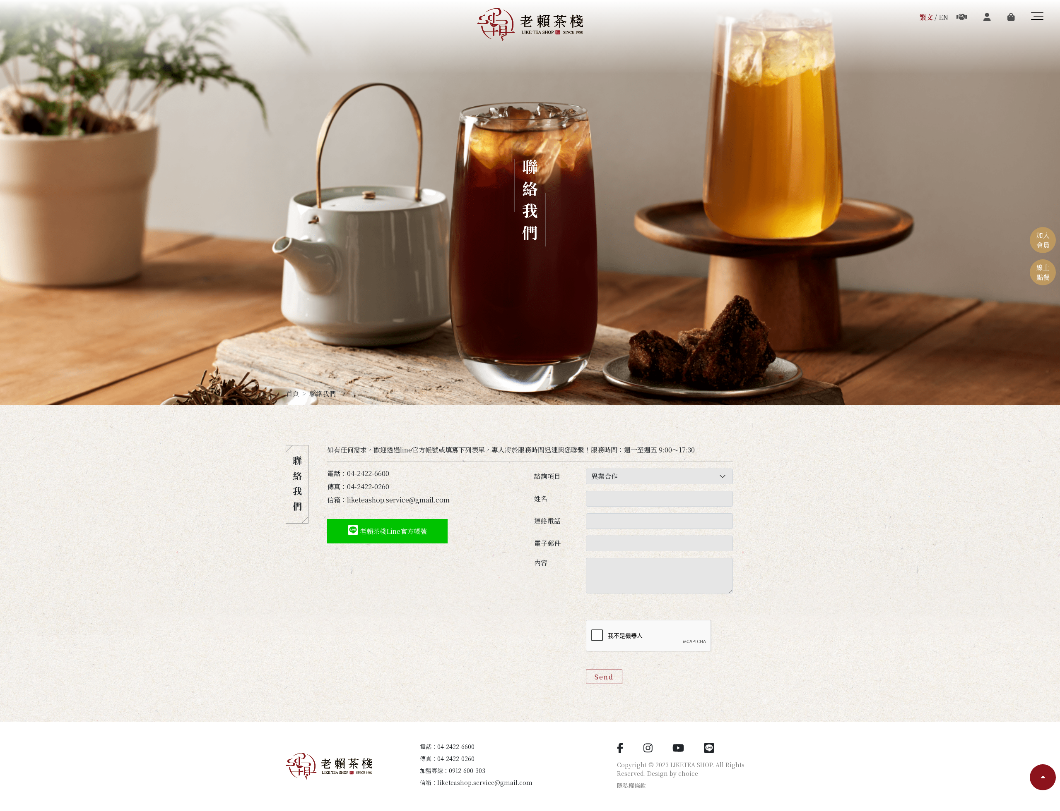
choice (688, 773)
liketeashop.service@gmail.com (484, 782)
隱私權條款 (631, 785)
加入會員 (1043, 240)
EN (943, 17)
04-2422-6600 (456, 746)
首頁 (292, 393)
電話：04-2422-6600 (358, 473)
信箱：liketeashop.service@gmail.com (388, 500)
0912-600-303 (467, 770)
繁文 (926, 17)
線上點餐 (1043, 272)
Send (604, 677)
